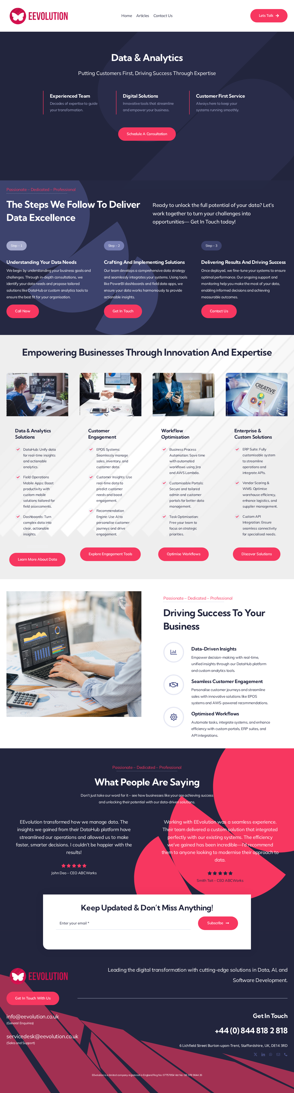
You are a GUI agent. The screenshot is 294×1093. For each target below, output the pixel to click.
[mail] (278, 1054)
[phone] (286, 1054)
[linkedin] (263, 1054)
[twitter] (255, 1054)
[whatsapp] (270, 1054)
